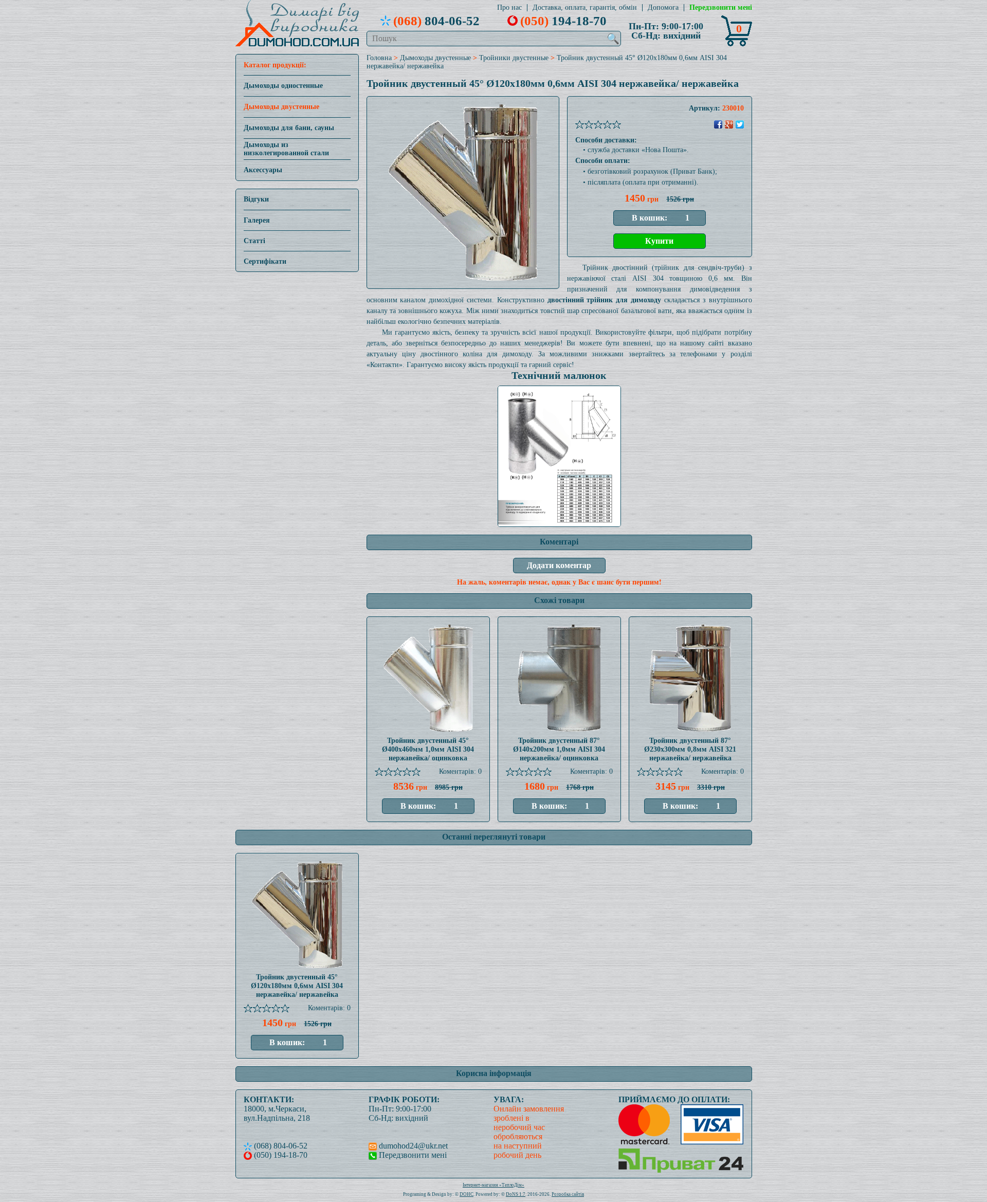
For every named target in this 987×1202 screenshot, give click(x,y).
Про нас (509, 7)
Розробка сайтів (568, 1194)
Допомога (663, 7)
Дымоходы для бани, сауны (289, 128)
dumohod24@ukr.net (412, 1145)
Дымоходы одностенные (283, 85)
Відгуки (256, 199)
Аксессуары (263, 170)
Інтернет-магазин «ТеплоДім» (493, 1185)
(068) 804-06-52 (279, 1145)
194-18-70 (563, 20)
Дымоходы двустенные (281, 107)
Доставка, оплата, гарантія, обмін (585, 7)
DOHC (466, 1194)
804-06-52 (436, 20)
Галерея (257, 220)
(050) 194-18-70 (279, 1155)
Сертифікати (265, 261)
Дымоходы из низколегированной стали (286, 149)
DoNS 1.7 (515, 1194)
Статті (254, 241)
